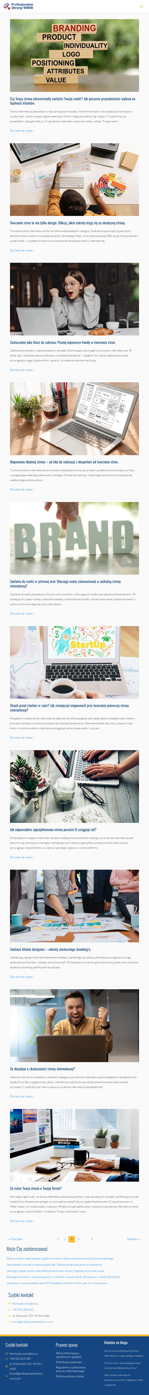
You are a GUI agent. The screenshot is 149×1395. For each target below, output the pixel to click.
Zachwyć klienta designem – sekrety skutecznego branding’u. (51, 949)
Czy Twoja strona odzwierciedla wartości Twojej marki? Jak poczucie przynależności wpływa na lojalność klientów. (72, 101)
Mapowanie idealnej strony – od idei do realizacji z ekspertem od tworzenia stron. (64, 461)
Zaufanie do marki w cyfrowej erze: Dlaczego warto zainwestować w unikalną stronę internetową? (65, 584)
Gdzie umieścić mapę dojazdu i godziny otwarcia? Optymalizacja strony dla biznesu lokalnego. (60, 1258)
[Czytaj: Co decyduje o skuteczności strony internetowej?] (74, 1025)
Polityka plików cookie (70, 1376)
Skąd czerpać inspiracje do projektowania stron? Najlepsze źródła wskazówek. (123, 1379)
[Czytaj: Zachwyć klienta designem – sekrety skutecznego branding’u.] (74, 906)
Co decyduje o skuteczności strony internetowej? (42, 1068)
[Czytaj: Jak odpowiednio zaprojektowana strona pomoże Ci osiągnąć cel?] (74, 786)
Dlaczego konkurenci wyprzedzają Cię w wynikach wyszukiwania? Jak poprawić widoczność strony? (64, 1277)
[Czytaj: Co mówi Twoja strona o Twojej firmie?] (74, 1145)
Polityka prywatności (69, 1362)
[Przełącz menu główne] (141, 6)
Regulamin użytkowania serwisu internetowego (71, 1369)
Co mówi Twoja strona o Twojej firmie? (36, 1188)
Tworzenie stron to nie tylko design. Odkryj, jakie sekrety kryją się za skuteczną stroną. (68, 222)
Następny (134, 1239)
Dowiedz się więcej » (22, 130)
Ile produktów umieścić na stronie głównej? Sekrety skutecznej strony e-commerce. (55, 1264)
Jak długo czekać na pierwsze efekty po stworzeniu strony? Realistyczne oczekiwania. (56, 1271)
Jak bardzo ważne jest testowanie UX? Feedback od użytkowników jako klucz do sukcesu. (57, 1283)
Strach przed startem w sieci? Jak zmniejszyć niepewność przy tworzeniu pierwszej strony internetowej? (69, 708)
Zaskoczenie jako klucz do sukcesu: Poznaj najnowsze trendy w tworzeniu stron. (63, 342)
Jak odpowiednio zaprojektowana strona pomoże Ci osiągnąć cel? (53, 829)
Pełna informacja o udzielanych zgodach (69, 1355)
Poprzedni (15, 1239)
